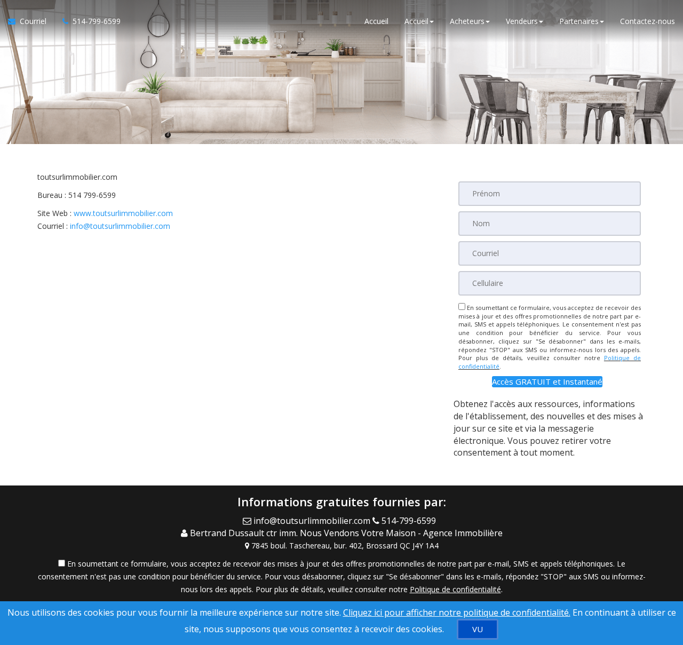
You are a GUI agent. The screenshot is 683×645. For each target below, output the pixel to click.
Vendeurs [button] (522, 21)
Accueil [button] (416, 21)
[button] (547, 381)
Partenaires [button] (579, 21)
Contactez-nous (647, 21)
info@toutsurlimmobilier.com (120, 226)
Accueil (376, 21)
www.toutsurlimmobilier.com (123, 213)
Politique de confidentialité (455, 589)
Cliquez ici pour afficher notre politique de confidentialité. (456, 612)
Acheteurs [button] (467, 21)
